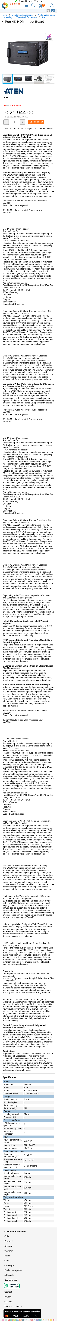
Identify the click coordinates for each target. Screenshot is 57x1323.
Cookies (8, 1301)
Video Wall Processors (26, 17)
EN (53, 11)
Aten (44, 17)
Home (4, 15)
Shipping (8, 1246)
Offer (6, 1260)
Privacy (7, 1297)
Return (7, 1256)
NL (48, 11)
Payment (8, 1241)
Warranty (8, 1251)
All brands (9, 1275)
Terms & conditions (13, 1306)
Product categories (13, 1270)
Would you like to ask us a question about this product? (28, 128)
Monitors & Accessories (23, 15)
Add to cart (37, 122)
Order (7, 1236)
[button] (52, 29)
